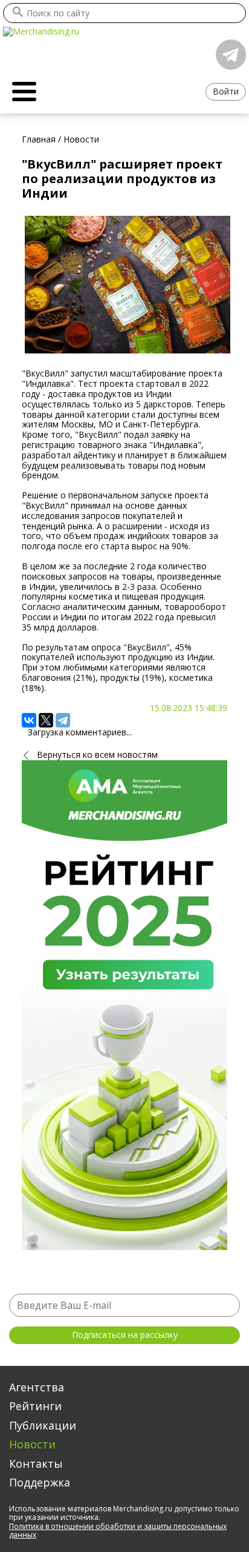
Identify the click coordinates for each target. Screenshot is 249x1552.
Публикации (42, 1425)
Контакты (36, 1463)
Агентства (36, 1387)
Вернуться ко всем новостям (97, 754)
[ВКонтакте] (29, 720)
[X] (46, 720)
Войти (226, 91)
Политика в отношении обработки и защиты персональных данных (118, 1530)
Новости (32, 1444)
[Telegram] (63, 720)
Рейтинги (35, 1406)
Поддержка (39, 1482)
